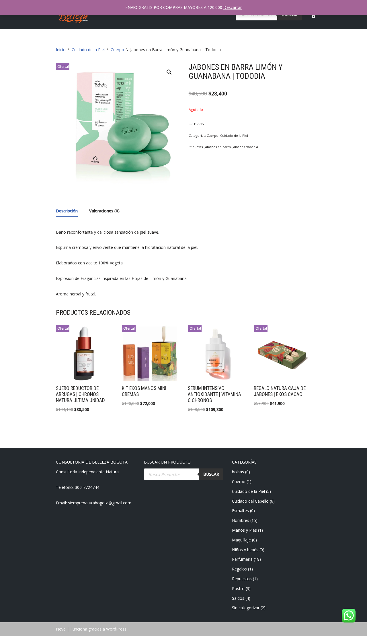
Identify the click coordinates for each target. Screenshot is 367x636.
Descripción (67, 211)
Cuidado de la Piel (88, 49)
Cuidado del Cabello (250, 501)
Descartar (232, 7)
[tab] (67, 211)
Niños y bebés (245, 549)
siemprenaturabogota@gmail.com (99, 503)
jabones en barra (217, 147)
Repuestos (242, 578)
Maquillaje (241, 540)
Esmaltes (240, 510)
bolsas (238, 471)
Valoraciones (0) (104, 211)
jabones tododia (245, 147)
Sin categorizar (245, 607)
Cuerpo (117, 49)
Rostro (238, 588)
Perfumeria (242, 559)
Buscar (211, 474)
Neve (61, 629)
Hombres (240, 520)
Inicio (61, 49)
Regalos (239, 569)
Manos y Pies (244, 530)
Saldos (238, 598)
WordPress (116, 629)
